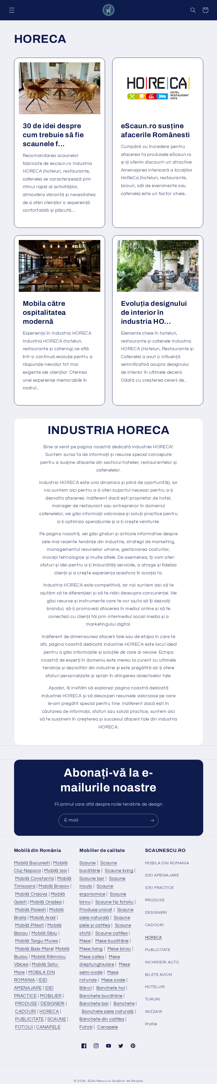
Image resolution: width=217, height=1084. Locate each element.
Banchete (124, 1003)
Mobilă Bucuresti (32, 863)
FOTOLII (24, 1027)
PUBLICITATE (29, 1019)
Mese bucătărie (112, 941)
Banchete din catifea (101, 1019)
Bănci (85, 988)
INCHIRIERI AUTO (162, 962)
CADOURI (25, 1011)
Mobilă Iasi (55, 870)
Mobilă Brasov (54, 886)
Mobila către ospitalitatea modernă (44, 312)
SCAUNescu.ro (99, 1081)
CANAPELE (48, 1027)
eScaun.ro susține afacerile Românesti (155, 130)
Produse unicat (95, 909)
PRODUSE (26, 1003)
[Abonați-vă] (152, 820)
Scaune (87, 863)
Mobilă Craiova (31, 894)
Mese (85, 941)
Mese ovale (113, 980)
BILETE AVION (158, 975)
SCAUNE (56, 1019)
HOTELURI (155, 987)
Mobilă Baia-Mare (34, 949)
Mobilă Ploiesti (30, 909)
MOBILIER (50, 996)
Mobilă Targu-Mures (36, 941)
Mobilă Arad (43, 917)
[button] (12, 10)
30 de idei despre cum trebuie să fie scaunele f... (53, 135)
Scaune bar (91, 878)
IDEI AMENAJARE (162, 875)
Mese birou (119, 949)
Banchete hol (110, 988)
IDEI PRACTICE (159, 888)
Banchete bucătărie (100, 996)
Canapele (107, 1027)
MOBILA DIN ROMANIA (167, 863)
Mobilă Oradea (46, 902)
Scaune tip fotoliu (114, 902)
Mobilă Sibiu (44, 933)
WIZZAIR (153, 1012)
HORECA (49, 1011)
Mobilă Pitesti (29, 925)
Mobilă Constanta (34, 878)
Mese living (91, 949)
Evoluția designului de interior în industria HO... (154, 312)
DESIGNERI (52, 1003)
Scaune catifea (111, 933)
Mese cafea (91, 956)
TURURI (152, 999)
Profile (151, 1024)
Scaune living (119, 870)
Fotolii (85, 1027)
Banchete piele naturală (108, 1011)
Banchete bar (94, 1003)
